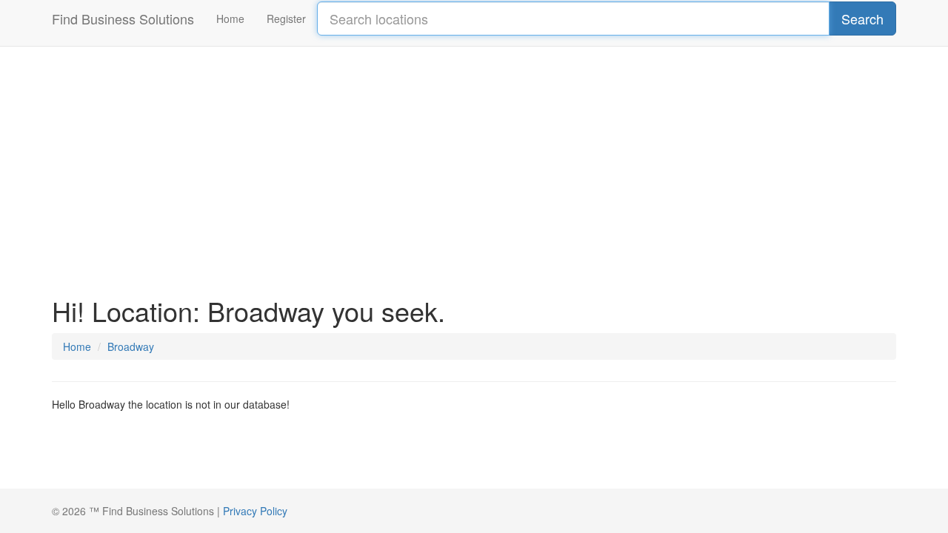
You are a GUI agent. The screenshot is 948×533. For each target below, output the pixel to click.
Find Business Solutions (123, 18)
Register (286, 18)
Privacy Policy (255, 510)
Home (230, 18)
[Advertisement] (474, 162)
